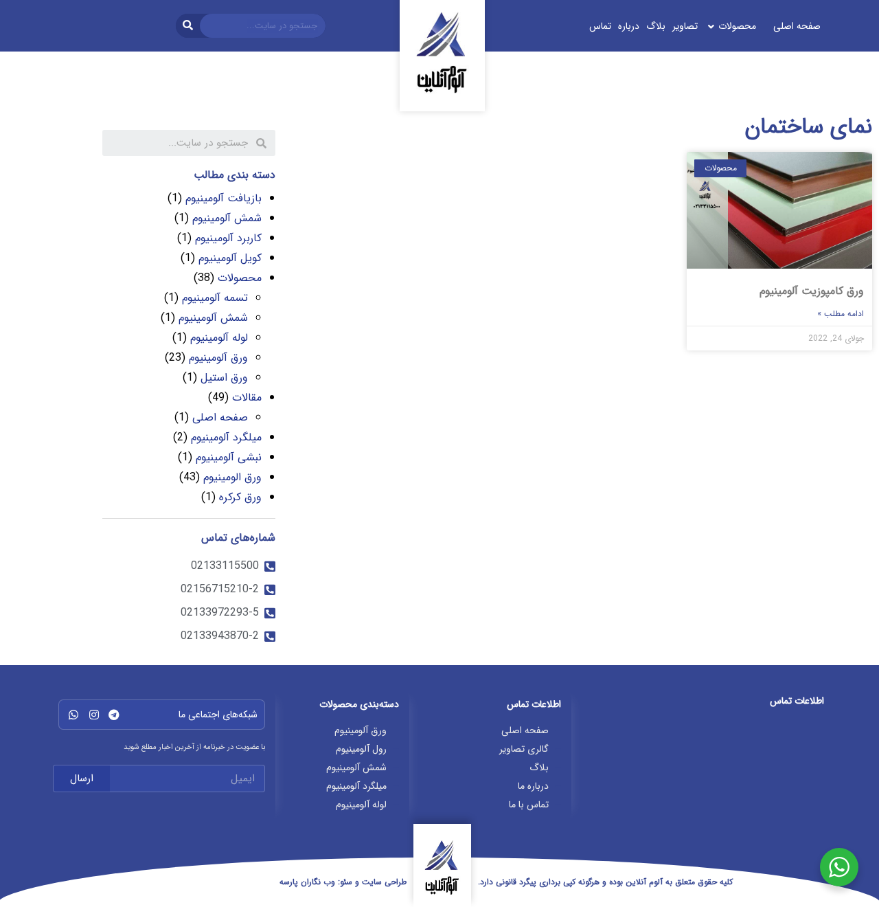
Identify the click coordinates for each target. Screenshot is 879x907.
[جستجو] (188, 26)
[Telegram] (114, 714)
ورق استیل (224, 377)
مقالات (247, 397)
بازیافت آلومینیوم (223, 198)
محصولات (240, 278)
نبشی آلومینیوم (229, 457)
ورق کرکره (240, 497)
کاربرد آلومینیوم (228, 238)
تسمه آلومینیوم (215, 297)
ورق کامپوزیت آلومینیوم (812, 291)
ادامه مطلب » (840, 313)
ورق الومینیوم (232, 477)
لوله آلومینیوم (219, 337)
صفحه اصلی (220, 417)
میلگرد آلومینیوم (226, 437)
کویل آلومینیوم (230, 258)
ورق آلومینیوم (218, 357)
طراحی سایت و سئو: (343, 881)
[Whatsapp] (73, 714)
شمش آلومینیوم (227, 218)
